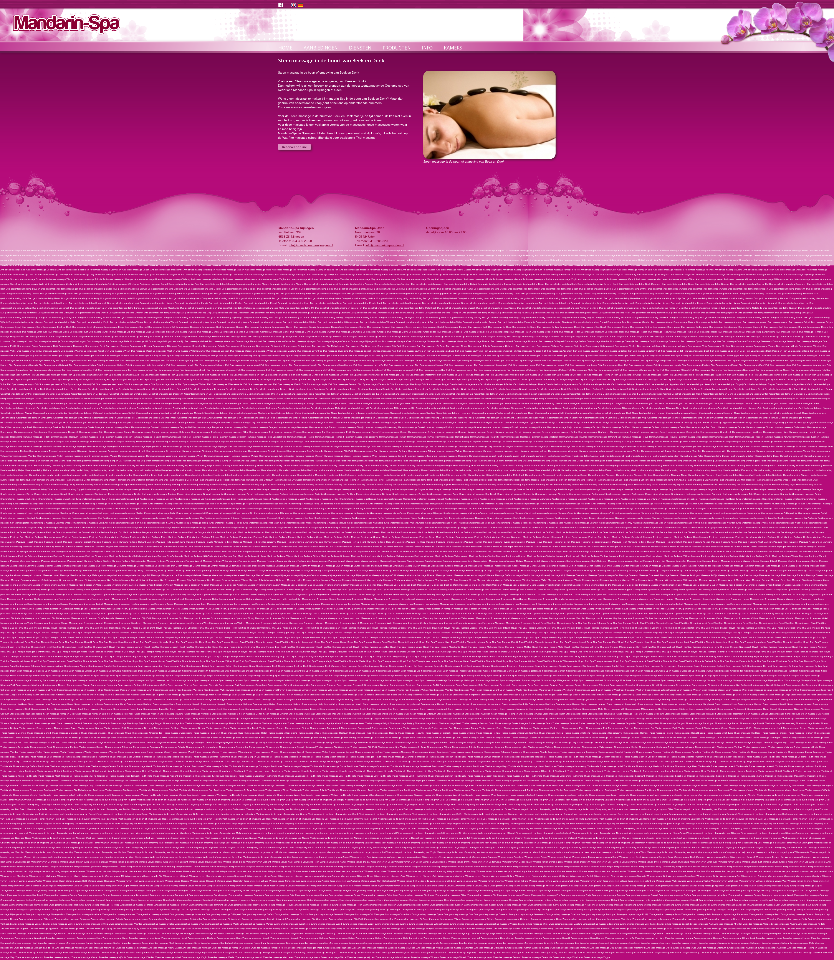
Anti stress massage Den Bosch (207, 255)
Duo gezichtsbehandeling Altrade (252, 284)
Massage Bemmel (633, 561)
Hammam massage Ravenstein (791, 446)
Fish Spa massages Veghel (561, 379)
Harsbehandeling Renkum (499, 480)
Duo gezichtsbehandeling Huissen (157, 303)
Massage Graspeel (661, 566)
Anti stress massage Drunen (459, 255)
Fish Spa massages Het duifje (368, 365)
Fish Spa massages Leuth (193, 370)
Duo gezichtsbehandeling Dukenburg (92, 293)
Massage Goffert (621, 566)
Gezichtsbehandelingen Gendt (687, 394)
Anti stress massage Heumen (122, 265)
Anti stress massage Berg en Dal (491, 250)
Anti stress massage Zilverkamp (123, 284)
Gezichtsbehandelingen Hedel (267, 398)
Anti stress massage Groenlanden (214, 260)
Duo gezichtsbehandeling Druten (56, 293)
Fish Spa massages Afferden (411, 351)
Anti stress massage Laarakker (578, 265)
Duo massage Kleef (419, 336)
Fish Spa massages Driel (784, 355)
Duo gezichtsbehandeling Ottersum (332, 312)
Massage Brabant (62, 566)
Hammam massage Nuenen (278, 446)
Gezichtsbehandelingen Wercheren (146, 422)
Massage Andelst (424, 561)
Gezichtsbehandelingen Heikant (498, 398)
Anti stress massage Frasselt (716, 255)
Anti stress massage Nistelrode (668, 269)
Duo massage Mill (139, 341)
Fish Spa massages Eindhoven (71, 360)
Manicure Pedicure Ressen (739, 551)
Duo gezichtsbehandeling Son (258, 317)
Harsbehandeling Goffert (410, 465)
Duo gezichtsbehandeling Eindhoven (130, 293)
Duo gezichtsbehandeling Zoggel (590, 322)
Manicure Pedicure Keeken (696, 542)
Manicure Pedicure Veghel (482, 556)
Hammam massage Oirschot (423, 446)
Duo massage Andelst (707, 322)
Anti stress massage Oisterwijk (53, 274)
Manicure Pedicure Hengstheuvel (259, 542)
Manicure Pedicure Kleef (750, 542)
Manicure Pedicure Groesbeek (627, 537)
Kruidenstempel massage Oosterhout (121, 518)
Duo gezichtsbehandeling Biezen (96, 289)
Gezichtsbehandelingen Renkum (648, 413)
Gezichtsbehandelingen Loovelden (154, 408)
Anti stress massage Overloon (259, 274)
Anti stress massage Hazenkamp (367, 260)
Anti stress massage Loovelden (105, 269)
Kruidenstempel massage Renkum (537, 518)
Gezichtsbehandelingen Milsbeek (432, 408)
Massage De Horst (97, 566)
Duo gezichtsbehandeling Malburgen (198, 308)
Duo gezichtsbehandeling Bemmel (712, 284)
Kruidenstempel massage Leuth (520, 508)
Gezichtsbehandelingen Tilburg (291, 418)
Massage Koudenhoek (572, 570)
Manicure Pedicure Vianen (650, 556)
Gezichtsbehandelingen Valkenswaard (494, 418)
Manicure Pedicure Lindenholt (294, 546)
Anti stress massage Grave (182, 260)
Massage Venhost (449, 580)
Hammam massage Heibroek (176, 437)
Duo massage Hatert (520, 332)
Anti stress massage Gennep (61, 260)
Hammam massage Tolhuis (449, 451)
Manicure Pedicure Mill (578, 546)
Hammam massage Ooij (480, 446)
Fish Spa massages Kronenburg (45, 370)
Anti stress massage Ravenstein (405, 274)
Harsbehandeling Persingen (345, 480)
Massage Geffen (528, 566)
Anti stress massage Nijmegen (487, 269)
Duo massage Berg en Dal (161, 327)
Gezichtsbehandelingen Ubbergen (358, 418)
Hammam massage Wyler (364, 456)
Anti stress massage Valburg (176, 279)
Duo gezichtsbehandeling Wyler (446, 322)
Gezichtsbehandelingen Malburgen (259, 408)
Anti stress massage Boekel (736, 250)
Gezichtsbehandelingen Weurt (180, 422)
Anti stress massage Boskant (765, 250)
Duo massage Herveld (59, 336)
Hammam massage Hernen (392, 437)
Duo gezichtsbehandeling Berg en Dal (749, 284)
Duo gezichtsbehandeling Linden (723, 303)
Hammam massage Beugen (263, 427)
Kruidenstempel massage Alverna (201, 489)
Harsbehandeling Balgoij (716, 456)
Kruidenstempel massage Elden (92, 499)
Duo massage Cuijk (477, 327)
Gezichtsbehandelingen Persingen (453, 413)
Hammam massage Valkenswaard (596, 451)
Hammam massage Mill (700, 441)
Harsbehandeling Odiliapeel (51, 480)
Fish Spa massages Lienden (221, 370)
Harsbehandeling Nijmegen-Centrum (634, 475)
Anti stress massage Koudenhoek (478, 265)
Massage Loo (805, 570)
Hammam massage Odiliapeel (366, 446)
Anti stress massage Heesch (484, 260)
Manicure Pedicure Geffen (337, 537)
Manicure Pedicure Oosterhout (376, 551)
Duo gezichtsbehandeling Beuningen (59, 289)
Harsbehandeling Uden (142, 484)
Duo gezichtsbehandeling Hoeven (51, 303)
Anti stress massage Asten (218, 250)
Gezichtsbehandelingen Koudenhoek (460, 403)
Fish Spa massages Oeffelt (304, 375)
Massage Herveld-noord (268, 570)
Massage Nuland (444, 575)
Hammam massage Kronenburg (152, 441)
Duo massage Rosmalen (190, 346)
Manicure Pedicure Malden (527, 546)
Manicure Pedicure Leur (155, 546)
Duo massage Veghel (625, 346)
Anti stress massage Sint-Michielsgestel (725, 274)
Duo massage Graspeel (374, 332)
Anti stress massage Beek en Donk (361, 250)
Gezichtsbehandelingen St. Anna (258, 418)
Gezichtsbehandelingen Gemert (655, 394)
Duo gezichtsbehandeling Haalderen (795, 293)
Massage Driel (318, 566)
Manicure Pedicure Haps (686, 537)
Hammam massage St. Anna (393, 451)
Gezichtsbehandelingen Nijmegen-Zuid (742, 408)
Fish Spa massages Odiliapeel (275, 375)
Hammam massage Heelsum (64, 437)
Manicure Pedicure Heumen (468, 542)
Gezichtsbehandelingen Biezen (341, 389)
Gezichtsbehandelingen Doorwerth (166, 394)
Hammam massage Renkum (14, 451)
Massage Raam (725, 575)
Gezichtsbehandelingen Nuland (16, 413)
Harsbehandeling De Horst (491, 460)
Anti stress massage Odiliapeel (790, 269)
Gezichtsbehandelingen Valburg (423, 418)
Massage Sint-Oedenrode (163, 580)
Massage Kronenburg (618, 570)
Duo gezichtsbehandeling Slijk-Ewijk (224, 317)
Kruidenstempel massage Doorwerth (704, 494)
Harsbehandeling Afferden (533, 456)
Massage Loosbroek (10, 575)
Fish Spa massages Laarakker (77, 370)
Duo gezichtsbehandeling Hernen (551, 298)
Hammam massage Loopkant (466, 441)
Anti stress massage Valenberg (206, 279)
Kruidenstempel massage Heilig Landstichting (310, 503)
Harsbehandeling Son (11, 484)
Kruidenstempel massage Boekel (124, 494)
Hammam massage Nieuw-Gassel (39, 446)
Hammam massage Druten (145, 432)
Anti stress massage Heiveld (673, 260)
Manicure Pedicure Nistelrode (121, 551)
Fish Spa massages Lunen (459, 370)
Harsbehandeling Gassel (251, 465)
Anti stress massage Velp (363, 279)
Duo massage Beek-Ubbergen (87, 327)
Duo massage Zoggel (360, 351)
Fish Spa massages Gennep (408, 360)
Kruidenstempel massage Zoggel (451, 527)
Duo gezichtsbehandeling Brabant (351, 289)
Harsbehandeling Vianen (412, 484)
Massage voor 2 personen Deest (383, 589)
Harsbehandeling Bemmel (78, 460)
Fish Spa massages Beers (796, 351)
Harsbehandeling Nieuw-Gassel (571, 475)
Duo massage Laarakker (546, 336)
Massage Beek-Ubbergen (594, 561)
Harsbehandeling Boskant (354, 460)
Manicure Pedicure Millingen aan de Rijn (611, 546)
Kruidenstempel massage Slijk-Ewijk (90, 523)
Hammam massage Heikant (232, 437)
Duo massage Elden (58, 332)
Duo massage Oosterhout (667, 341)
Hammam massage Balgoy (800, 422)
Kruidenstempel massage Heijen (236, 503)
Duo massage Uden (526, 346)
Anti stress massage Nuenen (699, 269)
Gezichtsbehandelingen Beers (103, 389)
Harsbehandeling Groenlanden (521, 465)
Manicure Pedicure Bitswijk (278, 532)
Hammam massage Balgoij (773, 422)
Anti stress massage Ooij (81, 274)
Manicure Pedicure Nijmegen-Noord (18, 551)
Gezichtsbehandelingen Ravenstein (583, 413)
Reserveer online (294, 147)
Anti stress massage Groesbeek (247, 260)
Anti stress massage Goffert (90, 260)
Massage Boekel (810, 561)
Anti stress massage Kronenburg (545, 265)
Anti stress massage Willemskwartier (771, 279)
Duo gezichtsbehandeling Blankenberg (167, 289)
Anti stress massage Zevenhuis (91, 284)
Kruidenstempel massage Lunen (16, 513)
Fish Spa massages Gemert (352, 360)
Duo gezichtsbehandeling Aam (184, 284)
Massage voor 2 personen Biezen (775, 585)
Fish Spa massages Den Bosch (563, 355)
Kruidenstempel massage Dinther (548, 494)
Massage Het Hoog (311, 570)
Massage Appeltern (462, 561)
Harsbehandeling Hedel (688, 465)
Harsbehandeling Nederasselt (540, 475)
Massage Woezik (726, 580)
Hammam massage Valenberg (563, 451)
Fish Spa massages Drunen (811, 355)
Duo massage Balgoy (822, 322)
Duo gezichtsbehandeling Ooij (195, 312)
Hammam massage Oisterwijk (452, 446)
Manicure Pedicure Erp (231, 537)
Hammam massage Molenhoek (798, 441)
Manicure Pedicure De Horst (512, 532)
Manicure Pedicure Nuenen (150, 551)
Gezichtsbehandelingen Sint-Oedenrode (156, 418)
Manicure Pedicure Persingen (547, 551)
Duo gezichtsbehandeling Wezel (266, 322)
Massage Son (204, 580)
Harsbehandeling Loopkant (199, 475)
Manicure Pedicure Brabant (458, 532)
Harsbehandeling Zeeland (809, 484)
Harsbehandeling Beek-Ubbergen (23, 460)
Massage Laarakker (639, 570)
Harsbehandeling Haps (608, 465)
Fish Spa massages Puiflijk (627, 375)
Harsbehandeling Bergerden (137, 460)
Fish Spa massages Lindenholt (310, 370)
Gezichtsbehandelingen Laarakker (572, 403)
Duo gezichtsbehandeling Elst (198, 293)
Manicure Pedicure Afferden (507, 527)
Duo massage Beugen (233, 327)
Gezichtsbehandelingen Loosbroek (118, 408)
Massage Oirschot (522, 575)
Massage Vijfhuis (503, 580)
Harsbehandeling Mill (417, 475)
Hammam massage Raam (737, 446)
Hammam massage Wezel (217, 456)
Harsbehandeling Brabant (440, 460)
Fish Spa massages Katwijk (667, 365)
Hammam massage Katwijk (777, 437)
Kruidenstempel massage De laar (409, 494)
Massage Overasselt (649, 575)
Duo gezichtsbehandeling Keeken (226, 303)
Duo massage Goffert (324, 332)
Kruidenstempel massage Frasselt (254, 499)
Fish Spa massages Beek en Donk (727, 351)
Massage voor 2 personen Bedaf (366, 585)
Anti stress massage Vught (563, 279)
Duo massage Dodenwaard (666, 327)
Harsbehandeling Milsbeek (481, 475)
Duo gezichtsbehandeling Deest (524, 289)
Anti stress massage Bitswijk (673, 250)
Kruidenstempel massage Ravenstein (467, 518)
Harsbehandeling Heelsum (713, 465)
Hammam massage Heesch (118, 437)
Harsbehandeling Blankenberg (298, 460)
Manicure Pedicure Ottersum (457, 551)
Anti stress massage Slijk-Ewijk (798, 274)
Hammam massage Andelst (659, 422)
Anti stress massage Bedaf (303, 250)
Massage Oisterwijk (541, 575)
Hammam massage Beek (19, 427)
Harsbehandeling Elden (105, 465)
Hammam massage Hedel (36, 437)
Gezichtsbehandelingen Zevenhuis (449, 422)
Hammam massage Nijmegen (71, 446)
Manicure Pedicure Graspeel (537, 537)
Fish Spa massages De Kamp (476, 355)
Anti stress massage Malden (230, 269)
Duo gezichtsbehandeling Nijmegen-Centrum (576, 308)
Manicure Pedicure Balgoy (728, 527)
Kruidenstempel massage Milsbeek (271, 513)
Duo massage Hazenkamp (545, 332)
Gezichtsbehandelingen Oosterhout (252, 413)
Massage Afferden (370, 561)
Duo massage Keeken (375, 336)
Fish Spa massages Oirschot (333, 375)
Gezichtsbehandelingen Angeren (627, 384)
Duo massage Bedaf (10, 327)
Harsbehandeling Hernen (188, 470)
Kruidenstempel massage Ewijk (220, 499)
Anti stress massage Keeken (363, 265)
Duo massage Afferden (638, 322)
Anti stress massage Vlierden (507, 279)
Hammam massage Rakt (763, 446)
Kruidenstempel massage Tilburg (192, 523)
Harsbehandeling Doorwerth (775, 460)
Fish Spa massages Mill (605, 370)
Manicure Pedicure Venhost (595, 556)
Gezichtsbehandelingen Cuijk (616, 389)
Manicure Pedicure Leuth (181, 546)
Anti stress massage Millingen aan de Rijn (317, 269)
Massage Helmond (185, 570)
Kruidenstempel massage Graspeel (569, 499)
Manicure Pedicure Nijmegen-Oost (54, 551)
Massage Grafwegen (640, 566)
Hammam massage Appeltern (717, 422)
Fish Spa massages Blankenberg (235, 355)
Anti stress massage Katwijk (334, 265)
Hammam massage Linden (381, 441)
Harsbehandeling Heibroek (818, 465)
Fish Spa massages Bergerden (58, 355)
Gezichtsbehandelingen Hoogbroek (199, 403)
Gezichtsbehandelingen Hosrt (233, 403)
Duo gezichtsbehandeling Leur (586, 303)
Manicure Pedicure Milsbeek (646, 546)
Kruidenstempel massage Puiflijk (368, 518)
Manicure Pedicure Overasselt (488, 551)
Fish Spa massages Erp (182, 360)
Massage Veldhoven (394, 580)
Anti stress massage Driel (431, 255)
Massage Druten (352, 566)
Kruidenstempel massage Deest (442, 494)
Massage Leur (696, 570)
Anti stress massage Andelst (128, 250)
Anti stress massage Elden (581, 255)
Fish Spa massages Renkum (768, 375)
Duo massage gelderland (232, 332)
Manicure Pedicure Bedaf (755, 527)
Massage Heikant (118, 570)
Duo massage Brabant (456, 327)
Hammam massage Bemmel (145, 427)
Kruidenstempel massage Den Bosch (477, 494)
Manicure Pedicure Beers (49, 532)
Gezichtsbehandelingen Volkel (15, 422)
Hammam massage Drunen (117, 432)
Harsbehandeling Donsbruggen (744, 460)
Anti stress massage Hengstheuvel (735, 260)
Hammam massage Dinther (759, 427)
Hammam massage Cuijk (559, 427)
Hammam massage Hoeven (663, 437)
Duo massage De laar (548, 327)
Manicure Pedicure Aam (480, 527)
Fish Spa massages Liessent (251, 370)
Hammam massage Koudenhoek (86, 441)
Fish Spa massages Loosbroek (398, 370)
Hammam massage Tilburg (421, 451)
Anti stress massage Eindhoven (551, 255)
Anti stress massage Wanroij (621, 279)
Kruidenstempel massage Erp (189, 499)
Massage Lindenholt (787, 570)
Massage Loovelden (32, 575)
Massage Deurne (191, 566)
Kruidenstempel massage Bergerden (700, 489)
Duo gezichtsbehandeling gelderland (433, 293)
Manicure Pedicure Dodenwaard (712, 532)
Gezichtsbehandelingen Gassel (553, 394)
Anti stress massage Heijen (573, 260)
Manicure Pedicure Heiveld (199, 542)
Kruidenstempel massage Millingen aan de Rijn (229, 513)
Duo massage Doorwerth (750, 327)
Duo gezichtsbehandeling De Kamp (455, 289)
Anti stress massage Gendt (32, 260)
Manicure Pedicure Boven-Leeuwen (399, 532)
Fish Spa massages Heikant (111, 365)
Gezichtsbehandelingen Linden (803, 403)
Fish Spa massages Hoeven (550, 365)
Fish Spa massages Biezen (175, 355)
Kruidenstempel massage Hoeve (754, 503)
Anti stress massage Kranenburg (512, 265)
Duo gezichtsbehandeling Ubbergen (396, 317)
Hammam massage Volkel (50, 456)
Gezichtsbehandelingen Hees (333, 398)
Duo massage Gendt (278, 332)
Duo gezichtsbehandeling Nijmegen (535, 308)
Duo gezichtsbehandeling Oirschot (126, 312)
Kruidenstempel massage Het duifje (573, 503)
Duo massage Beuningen (258, 327)
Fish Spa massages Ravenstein (710, 375)
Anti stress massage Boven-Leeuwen (799, 250)
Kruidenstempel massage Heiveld (350, 503)
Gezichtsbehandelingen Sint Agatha (34, 418)
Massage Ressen (815, 575)
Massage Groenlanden (700, 566)
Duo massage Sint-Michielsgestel (328, 346)
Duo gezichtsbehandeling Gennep (538, 293)
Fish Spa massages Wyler (315, 384)
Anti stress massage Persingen (290, 274)
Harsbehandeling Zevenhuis (14, 489)
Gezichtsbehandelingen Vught (47, 422)
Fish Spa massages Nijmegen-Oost (85, 375)
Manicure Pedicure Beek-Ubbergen (18, 532)
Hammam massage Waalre (104, 456)
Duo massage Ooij (644, 341)
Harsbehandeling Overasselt (288, 480)
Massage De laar (135, 566)
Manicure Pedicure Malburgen (498, 546)
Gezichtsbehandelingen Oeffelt (119, 413)
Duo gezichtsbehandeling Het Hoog (700, 298)
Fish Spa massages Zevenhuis (373, 384)
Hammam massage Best (236, 427)
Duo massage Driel (773, 327)
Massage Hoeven (409, 570)
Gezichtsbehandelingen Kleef (395, 403)
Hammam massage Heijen (205, 437)
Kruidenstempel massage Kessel (164, 508)
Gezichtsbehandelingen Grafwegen (787, 394)
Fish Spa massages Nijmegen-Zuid (121, 375)
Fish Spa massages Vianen (735, 379)
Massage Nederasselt (234, 575)
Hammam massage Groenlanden (683, 432)
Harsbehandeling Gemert (332, 465)
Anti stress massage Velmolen (334, 279)
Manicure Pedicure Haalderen (658, 537)
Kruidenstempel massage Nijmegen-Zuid (594, 513)
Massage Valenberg (331, 580)
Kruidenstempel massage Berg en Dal (662, 489)
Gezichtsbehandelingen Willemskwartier (280, 422)
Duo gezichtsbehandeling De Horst (418, 289)
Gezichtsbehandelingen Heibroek (432, 398)
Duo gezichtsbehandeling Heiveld (440, 298)
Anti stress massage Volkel (536, 279)
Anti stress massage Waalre (592, 279)
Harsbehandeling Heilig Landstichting (70, 470)
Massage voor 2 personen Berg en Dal (592, 585)
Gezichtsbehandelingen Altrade (529, 384)
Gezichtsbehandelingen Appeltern (662, 384)
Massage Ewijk (475, 566)
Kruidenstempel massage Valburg (329, 523)
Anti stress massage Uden (147, 279)
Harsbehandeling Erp (177, 465)
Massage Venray (467, 580)
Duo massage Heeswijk (660, 332)
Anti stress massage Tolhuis (88, 279)
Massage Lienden (730, 570)
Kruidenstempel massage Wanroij (25, 527)
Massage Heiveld (166, 570)
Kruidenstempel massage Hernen (461, 503)
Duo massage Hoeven (259, 336)
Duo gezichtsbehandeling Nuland (815, 308)
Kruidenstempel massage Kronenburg (344, 508)
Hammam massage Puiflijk (710, 446)
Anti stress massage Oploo (141, 274)
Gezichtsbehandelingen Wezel (211, 422)
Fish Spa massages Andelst (498, 351)
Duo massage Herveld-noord (85, 336)
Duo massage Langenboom (574, 336)
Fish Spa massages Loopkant (367, 370)
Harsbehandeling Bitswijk (270, 460)
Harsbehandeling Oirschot (104, 480)
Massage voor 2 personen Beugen (700, 585)
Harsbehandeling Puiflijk (372, 480)
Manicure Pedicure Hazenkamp (741, 537)
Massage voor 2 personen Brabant (207, 589)
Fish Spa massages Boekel (266, 355)
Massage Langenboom (661, 570)
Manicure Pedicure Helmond (228, 542)
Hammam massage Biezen (322, 427)
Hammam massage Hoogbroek (693, 437)
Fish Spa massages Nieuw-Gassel (773, 370)
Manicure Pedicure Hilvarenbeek (499, 542)
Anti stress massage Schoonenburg (618, 274)
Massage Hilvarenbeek (370, 570)
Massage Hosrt (447, 570)
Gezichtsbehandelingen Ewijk (489, 394)
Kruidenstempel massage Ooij (87, 518)
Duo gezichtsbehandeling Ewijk (295, 293)
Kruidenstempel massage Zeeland (342, 527)
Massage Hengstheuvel (207, 570)
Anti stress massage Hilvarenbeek (155, 265)
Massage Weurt (629, 580)
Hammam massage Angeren (688, 422)
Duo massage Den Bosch (594, 327)
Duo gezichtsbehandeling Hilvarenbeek (809, 298)
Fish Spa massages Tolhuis (379, 379)
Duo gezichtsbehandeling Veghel (577, 317)
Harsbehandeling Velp (336, 484)
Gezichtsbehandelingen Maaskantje (223, 408)
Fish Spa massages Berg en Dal (25, 355)
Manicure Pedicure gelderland (366, 537)
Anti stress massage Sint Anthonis (687, 274)
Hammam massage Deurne (731, 427)
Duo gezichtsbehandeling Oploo (266, 312)
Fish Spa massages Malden (553, 370)
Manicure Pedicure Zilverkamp (303, 561)
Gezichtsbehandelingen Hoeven (165, 403)
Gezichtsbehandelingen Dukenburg (296, 394)
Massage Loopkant (822, 570)
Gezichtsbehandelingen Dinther (16, 394)
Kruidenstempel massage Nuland (703, 513)
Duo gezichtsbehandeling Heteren (736, 298)
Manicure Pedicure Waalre (785, 556)
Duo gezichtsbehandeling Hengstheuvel (514, 298)
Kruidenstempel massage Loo (694, 508)
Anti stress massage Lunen (135, 269)
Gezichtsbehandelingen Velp (632, 418)
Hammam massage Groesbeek (715, 432)
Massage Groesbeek (722, 566)
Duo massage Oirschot (598, 341)
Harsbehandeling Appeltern (665, 456)
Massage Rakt (741, 575)
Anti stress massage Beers (431, 250)
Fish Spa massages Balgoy (641, 351)
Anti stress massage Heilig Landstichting (637, 260)
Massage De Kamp (116, 566)
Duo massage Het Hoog (137, 336)
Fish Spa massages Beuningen (145, 355)
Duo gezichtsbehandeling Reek (614, 312)
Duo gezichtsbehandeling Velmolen (650, 317)
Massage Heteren (330, 570)
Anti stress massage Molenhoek (386, 269)
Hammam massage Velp (714, 451)
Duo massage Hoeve (236, 336)
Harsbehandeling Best (163, 460)
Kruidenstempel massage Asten (341, 489)
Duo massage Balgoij (799, 322)
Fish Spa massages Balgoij (613, 351)
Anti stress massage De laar (149, 255)
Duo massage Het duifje (112, 336)
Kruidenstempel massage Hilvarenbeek (717, 503)
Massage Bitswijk (768, 561)
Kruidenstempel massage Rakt (433, 518)
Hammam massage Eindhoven (206, 432)
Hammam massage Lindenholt (411, 441)
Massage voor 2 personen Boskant (93, 589)
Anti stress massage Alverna (99, 250)
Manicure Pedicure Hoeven (556, 542)
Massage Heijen (101, 570)
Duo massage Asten (778, 322)
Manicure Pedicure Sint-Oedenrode (165, 556)
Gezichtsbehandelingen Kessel (363, 403)
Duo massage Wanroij (72, 351)
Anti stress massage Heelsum (427, 260)
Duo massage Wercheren (96, 351)
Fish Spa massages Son (295, 379)
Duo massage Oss (712, 341)
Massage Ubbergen (276, 580)
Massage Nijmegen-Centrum (305, 575)
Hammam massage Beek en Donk (50, 427)
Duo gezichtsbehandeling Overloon (406, 312)
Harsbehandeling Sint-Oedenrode (773, 480)
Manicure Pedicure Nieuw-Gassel (740, 546)
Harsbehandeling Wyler (783, 484)
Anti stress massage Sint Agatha (653, 274)
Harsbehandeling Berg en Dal (107, 460)
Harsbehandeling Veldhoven (282, 484)
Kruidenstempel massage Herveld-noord (534, 503)
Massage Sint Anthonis (109, 580)
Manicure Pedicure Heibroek (77, 542)
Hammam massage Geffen (421, 432)
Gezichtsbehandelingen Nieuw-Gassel (543, 408)
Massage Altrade (388, 561)
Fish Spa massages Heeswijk (23, 365)
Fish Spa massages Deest (533, 355)
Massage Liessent (749, 570)
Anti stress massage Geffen (774, 255)
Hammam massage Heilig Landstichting (266, 437)
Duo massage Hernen (36, 336)
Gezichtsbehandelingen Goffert (752, 394)
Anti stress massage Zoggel (154, 284)
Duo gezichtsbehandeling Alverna (286, 284)
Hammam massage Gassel (394, 432)
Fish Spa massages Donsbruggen (722, 355)
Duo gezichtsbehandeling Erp (264, 293)
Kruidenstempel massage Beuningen (804, 489)
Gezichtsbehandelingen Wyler (382, 422)
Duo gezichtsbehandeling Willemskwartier (338, 322)
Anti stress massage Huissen (304, 265)
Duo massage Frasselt (163, 332)
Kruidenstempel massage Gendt (427, 499)
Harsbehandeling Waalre (540, 484)
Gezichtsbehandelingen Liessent (770, 403)
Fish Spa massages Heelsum (769, 360)
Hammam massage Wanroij (131, 456)
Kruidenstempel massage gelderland (357, 499)
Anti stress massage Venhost (390, 279)
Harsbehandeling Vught (516, 484)
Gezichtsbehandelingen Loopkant (83, 408)
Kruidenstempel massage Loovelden (802, 508)
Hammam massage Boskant (440, 427)
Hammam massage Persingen (682, 446)
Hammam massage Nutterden (335, 446)
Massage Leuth (712, 570)
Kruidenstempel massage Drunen (771, 494)
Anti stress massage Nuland (729, 269)
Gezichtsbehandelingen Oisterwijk (187, 413)
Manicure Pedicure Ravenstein (655, 551)
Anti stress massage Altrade (70, 250)
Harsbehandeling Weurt (621, 484)
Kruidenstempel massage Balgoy (408, 489)
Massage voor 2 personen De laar (349, 589)
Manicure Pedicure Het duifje (381, 542)
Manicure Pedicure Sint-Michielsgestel (128, 556)
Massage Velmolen (415, 580)
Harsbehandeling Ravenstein (447, 480)
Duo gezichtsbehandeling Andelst (321, 284)
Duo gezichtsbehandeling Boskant (239, 289)
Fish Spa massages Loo (338, 370)
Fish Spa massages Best (86, 355)
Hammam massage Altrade (603, 422)
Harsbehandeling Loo (173, 475)
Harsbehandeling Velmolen (310, 484)
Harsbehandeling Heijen (12, 470)
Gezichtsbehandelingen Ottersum (348, 413)
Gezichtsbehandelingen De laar (717, 389)
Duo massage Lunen (22, 341)
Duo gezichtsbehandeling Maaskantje (160, 308)
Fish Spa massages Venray (707, 379)
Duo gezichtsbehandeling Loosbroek (50, 308)
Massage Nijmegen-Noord (333, 575)
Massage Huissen (465, 570)
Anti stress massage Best (554, 250)
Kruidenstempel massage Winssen (240, 527)
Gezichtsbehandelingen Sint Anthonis (72, 418)
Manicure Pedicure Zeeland (242, 561)
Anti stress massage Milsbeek (354, 269)
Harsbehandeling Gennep (384, 465)
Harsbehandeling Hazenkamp (660, 465)
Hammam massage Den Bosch (701, 427)
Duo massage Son (411, 346)
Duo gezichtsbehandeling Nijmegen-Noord (620, 308)
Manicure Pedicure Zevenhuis (272, 561)
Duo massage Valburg (548, 346)
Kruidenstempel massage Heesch (130, 503)
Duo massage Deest (570, 327)
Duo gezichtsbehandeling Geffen (397, 293)
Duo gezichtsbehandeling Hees (185, 298)
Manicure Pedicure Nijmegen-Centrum (806, 546)
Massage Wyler (743, 580)
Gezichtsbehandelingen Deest (748, 389)
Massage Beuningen (731, 561)
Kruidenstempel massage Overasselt (259, 518)
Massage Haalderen (744, 566)
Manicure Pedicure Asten (675, 527)
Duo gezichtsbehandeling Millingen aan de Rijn (338, 308)
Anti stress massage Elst (607, 255)
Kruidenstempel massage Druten (805, 494)
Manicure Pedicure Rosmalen (798, 551)
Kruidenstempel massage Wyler (308, 527)
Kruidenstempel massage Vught (785, 523)
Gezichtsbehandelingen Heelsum (300, 398)
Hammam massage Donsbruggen (31, 432)
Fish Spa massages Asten (586, 351)
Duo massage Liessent (685, 336)
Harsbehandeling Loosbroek (227, 475)
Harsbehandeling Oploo (211, 480)
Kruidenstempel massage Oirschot (17, 518)
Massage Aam (353, 561)
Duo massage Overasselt (759, 341)
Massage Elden (412, 566)
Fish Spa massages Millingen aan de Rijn (639, 370)
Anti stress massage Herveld (797, 260)
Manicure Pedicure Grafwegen (507, 537)
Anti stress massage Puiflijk (320, 274)
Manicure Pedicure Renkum (711, 551)
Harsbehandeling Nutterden (22, 480)
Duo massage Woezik (241, 351)
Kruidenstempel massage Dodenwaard (585, 494)
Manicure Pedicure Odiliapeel (237, 551)
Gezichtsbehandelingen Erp (459, 394)
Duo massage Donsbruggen (723, 327)
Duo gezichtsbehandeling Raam (511, 312)
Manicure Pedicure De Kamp (540, 532)
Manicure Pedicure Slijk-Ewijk (198, 556)
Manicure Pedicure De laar (569, 532)
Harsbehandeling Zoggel (71, 489)
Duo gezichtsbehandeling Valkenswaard (540, 317)
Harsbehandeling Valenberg (195, 484)
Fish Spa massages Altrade (440, 351)
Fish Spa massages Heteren (429, 365)
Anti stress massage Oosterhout (111, 274)
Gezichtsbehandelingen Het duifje (788, 398)
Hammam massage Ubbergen (478, 451)
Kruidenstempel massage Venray (615, 523)
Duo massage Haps (500, 332)
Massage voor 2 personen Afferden (50, 585)
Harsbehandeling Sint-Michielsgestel (737, 480)
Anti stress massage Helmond (703, 260)
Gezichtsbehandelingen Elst (397, 394)
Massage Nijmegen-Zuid (384, 575)
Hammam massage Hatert (802, 432)
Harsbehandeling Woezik (758, 484)
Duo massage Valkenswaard (600, 346)
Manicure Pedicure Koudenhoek (805, 542)
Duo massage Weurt (120, 351)
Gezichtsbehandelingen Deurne (817, 389)
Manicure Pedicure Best (166, 532)
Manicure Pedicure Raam (602, 551)
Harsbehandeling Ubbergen (115, 484)
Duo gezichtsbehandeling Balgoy (494, 284)
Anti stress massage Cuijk (60, 255)
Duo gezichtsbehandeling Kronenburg (441, 303)
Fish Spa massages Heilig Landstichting (145, 365)
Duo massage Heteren (161, 336)
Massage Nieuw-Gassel (258, 575)
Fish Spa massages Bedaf (669, 351)
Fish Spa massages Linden (280, 370)
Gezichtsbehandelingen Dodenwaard (51, 394)
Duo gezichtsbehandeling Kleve (326, 303)
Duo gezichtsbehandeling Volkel (60, 322)
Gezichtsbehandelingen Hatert (199, 398)
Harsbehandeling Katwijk (547, 470)
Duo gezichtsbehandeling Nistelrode (744, 308)
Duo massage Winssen (217, 351)
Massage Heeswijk (63, 570)
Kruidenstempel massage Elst (124, 499)
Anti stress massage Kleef (420, 265)
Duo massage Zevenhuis (309, 351)
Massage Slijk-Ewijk (187, 580)
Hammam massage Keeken (805, 437)
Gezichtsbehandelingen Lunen (188, 408)
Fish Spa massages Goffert (437, 360)
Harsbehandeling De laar (545, 460)
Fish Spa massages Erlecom (154, 360)
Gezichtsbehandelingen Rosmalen (751, 413)
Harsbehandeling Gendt (358, 465)
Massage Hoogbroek (429, 570)
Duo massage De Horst (499, 327)
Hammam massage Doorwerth (63, 432)
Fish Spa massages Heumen (458, 365)
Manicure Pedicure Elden (154, 537)
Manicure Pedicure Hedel (770, 537)
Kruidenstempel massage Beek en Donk (511, 489)
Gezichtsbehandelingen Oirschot (152, 413)
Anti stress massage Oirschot (22, 274)
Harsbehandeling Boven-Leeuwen (384, 460)
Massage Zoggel (821, 580)
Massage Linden (767, 570)
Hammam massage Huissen (749, 437)
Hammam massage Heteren (544, 437)
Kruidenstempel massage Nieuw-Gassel (386, 513)
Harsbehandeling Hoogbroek (469, 470)
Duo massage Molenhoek (222, 341)
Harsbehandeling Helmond (129, 470)
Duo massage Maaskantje (47, 341)
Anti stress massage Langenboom (612, 265)
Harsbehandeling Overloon (316, 480)
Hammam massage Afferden (575, 422)
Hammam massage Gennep (536, 432)
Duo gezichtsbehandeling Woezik (412, 322)
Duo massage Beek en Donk (57, 327)
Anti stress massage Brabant (31, 255)
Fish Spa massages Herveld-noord (335, 365)
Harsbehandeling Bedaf (767, 456)
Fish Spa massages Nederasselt (739, 370)
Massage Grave (680, 566)
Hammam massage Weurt (190, 456)
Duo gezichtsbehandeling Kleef (293, 303)
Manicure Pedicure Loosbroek (378, 546)
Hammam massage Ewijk (338, 432)
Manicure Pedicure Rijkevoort (768, 551)
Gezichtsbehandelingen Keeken (331, 403)
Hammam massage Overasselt (621, 446)
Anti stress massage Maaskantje (166, 269)
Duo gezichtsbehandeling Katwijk (191, 303)
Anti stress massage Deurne (238, 255)
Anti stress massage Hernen (768, 260)
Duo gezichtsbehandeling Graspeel (646, 293)
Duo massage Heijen (707, 332)
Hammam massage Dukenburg (175, 432)
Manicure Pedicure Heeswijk (48, 542)
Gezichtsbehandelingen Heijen (465, 398)
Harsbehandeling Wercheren (594, 484)
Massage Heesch (44, 570)
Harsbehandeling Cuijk (465, 460)
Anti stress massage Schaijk (585, 274)
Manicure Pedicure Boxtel (430, 532)
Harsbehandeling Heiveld (102, 470)
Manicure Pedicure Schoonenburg (25, 556)
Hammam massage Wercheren (161, 456)
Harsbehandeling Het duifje (275, 470)
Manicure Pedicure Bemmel (76, 532)
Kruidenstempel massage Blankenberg (87, 494)
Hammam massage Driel (91, 432)
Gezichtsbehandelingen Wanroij (111, 422)
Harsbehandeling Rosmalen (582, 480)
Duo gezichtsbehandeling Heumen (771, 298)
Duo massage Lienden (661, 336)
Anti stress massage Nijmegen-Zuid (634, 269)
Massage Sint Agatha (86, 580)
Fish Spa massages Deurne (594, 355)
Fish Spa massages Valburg (466, 379)
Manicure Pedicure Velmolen (541, 556)
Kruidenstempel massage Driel (738, 494)
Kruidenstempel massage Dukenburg (19, 499)
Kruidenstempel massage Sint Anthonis (797, 518)
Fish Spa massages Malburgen (522, 370)
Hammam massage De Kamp (616, 427)
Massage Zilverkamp (802, 580)
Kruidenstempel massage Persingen (332, 518)
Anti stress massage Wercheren (652, 279)
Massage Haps (762, 566)
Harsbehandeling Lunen (284, 475)
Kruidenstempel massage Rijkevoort (607, 518)
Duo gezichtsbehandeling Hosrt (123, 303)
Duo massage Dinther (641, 327)
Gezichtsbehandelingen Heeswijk (398, 398)
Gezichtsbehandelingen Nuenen (814, 408)
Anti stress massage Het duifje (30, 265)
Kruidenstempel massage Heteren (645, 503)
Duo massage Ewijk (141, 332)
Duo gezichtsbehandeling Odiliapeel (56, 312)
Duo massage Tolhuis (479, 346)
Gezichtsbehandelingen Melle (325, 408)
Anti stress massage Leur (669, 265)
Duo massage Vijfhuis (787, 346)
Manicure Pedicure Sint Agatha (59, 556)
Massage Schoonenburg (62, 580)
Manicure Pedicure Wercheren (15, 561)
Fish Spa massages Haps (654, 360)
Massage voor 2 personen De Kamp (313, 589)
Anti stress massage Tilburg (59, 279)
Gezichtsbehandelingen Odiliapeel (85, 413)
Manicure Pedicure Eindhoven (126, 537)
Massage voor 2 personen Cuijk (242, 589)
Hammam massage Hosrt (721, 437)
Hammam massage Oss (563, 446)
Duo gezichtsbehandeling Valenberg (500, 317)
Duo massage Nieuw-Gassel (277, 341)
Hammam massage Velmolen (686, 451)
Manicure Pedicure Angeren (618, 527)
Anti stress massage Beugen (582, 250)
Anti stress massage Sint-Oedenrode (764, 274)
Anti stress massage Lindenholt (814, 265)
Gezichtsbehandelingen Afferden (496, 384)
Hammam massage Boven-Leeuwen (473, 427)
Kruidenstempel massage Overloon (296, 518)
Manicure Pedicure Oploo (405, 551)
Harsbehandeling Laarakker (768, 470)
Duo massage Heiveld (787, 332)
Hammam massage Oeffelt (395, 446)
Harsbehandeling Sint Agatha (671, 480)
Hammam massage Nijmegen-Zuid (216, 446)
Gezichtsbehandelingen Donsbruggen (128, 394)
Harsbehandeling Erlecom (153, 465)
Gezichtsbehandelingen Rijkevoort (716, 413)
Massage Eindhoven (393, 566)
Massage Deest (153, 566)
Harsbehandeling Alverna (585, 456)
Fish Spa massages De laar (506, 355)
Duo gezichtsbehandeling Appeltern (392, 284)
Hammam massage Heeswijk (147, 437)
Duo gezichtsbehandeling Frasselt (329, 293)
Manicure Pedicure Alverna (562, 527)
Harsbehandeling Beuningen (216, 460)
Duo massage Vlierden (810, 346)
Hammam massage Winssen (309, 456)
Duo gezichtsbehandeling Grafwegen (609, 293)
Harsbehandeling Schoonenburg (639, 480)
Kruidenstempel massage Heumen (680, 503)
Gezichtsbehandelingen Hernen (682, 398)
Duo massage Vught (27, 351)
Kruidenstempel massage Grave (604, 499)
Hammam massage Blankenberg (381, 427)
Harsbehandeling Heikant (38, 470)
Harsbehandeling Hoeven (441, 470)
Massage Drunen (334, 566)
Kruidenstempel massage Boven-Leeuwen (198, 494)
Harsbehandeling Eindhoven (78, 465)
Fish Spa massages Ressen (797, 375)
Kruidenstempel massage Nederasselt (347, 513)
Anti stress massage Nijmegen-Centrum (522, 269)
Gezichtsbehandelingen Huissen (265, 403)
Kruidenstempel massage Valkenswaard (404, 523)
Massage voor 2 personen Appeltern (228, 585)
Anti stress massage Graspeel (153, 260)
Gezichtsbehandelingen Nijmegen (580, 408)
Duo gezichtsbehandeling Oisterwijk (162, 312)
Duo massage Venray (742, 346)
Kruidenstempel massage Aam (99, 489)
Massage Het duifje (291, 570)
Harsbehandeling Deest (571, 460)
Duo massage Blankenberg (330, 327)
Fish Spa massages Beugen (114, 355)
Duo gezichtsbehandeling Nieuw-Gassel (496, 308)
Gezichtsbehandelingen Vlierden (795, 418)
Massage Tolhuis (257, 580)
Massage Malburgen (92, 575)
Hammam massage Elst (261, 432)
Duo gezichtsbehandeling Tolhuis (360, 317)
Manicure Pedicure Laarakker (69, 546)
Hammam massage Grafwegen (593, 432)
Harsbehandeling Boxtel (415, 460)
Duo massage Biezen (282, 327)
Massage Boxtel (45, 566)
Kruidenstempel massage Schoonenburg (717, 518)
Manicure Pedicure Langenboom (101, 546)
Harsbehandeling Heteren (331, 470)
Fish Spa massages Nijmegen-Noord (49, 375)
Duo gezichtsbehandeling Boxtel (317, 289)
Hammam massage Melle (675, 441)
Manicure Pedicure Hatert (712, 537)
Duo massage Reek (95, 346)
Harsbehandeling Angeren (638, 456)
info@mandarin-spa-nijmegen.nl (311, 245)
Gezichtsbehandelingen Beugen (272, 389)
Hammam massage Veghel (627, 451)
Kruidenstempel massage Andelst (236, 489)
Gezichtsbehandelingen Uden (391, 418)
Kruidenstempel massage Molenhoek (308, 513)
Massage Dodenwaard (230, 566)
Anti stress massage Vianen (449, 279)
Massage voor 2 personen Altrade (86, 585)
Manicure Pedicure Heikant (132, 542)
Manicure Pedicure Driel (12, 537)
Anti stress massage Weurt (682, 279)
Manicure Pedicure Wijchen (97, 561)
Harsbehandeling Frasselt (225, 465)
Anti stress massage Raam (348, 274)
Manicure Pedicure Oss (430, 551)
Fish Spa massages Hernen (274, 365)
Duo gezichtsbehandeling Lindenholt (759, 303)
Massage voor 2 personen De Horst (276, 589)
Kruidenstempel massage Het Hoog (609, 503)
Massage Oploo (596, 575)
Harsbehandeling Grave (493, 465)
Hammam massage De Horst (587, 427)
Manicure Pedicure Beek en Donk (811, 527)
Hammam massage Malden (648, 441)
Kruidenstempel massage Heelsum (63, 503)
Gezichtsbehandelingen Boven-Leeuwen (515, 389)
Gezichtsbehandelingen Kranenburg (498, 403)
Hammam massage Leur (271, 441)
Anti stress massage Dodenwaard (299, 255)
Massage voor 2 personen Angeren (191, 585)
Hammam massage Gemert (480, 432)
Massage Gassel (510, 566)
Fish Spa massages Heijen (82, 365)
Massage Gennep (603, 566)
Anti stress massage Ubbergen (118, 279)
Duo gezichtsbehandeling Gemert (470, 293)
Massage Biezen (751, 561)
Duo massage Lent (598, 336)
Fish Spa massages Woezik (287, 384)
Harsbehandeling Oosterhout (183, 480)
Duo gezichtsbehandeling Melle (268, 308)
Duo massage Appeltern (755, 322)
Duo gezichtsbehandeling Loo (793, 303)
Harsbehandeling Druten (21, 465)
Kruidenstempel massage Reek (503, 518)
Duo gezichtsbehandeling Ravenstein (579, 312)
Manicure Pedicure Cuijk (485, 532)
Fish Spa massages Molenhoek (706, 370)
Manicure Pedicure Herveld (318, 542)
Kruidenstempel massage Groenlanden (640, 499)
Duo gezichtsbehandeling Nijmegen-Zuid (704, 308)
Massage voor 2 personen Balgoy (332, 585)
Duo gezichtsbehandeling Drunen (22, 293)
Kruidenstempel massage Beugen (768, 489)
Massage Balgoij (497, 561)
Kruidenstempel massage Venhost (581, 523)
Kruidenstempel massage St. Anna (157, 523)
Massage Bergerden (676, 561)
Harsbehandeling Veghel (254, 484)
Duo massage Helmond (811, 332)
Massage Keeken (501, 570)
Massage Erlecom (444, 566)
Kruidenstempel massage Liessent (590, 508)
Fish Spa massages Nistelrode (155, 375)
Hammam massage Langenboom (216, 441)
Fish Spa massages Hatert (680, 360)
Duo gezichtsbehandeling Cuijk (384, 289)
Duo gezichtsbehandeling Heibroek (289, 298)
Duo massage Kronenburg (520, 336)
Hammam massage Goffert (564, 432)
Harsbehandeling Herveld (215, 470)
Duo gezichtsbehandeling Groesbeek (757, 293)
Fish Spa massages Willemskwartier (225, 384)
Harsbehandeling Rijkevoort (553, 480)
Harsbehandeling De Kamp (518, 460)
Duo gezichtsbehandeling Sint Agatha (57, 317)
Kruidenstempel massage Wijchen (163, 527)
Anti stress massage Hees (456, 260)
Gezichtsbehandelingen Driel (198, 394)
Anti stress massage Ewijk (689, 255)
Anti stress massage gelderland (805, 255)
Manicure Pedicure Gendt (422, 537)
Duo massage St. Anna (433, 346)
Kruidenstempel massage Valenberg (365, 523)
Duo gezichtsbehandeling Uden (431, 317)
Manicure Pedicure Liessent (237, 546)
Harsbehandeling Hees (739, 465)
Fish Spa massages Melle (580, 370)
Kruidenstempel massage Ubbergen (261, 523)
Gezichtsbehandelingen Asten (695, 384)
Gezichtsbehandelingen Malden (294, 408)
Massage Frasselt (492, 566)
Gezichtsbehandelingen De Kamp (683, 389)
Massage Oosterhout (576, 575)
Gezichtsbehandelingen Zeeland (414, 422)
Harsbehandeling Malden (369, 475)
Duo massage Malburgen (73, 341)
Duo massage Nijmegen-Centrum (333, 341)
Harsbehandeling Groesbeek (552, 465)
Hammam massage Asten (746, 422)
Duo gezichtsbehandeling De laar (490, 289)
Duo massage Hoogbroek (284, 336)
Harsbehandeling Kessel (599, 470)
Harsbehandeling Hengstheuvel (159, 470)
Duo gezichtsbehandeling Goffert (573, 293)
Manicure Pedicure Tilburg (280, 556)
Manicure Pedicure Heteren (440, 542)
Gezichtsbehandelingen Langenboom (609, 403)
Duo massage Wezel (141, 351)
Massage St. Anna (221, 580)
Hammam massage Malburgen (619, 441)
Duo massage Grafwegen (349, 332)
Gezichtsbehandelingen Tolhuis (324, 418)
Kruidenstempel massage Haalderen (717, 499)
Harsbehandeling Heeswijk (791, 465)
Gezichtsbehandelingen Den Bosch (782, 389)
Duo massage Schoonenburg (240, 346)
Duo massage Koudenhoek (465, 336)
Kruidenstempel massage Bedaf (442, 489)
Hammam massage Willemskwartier (276, 456)
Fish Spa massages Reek (740, 375)
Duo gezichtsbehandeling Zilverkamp (554, 322)
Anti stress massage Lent (642, 265)
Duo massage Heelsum (592, 332)
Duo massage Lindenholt (732, 336)
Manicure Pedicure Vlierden (705, 556)
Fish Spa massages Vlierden (793, 379)
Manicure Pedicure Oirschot (293, 551)
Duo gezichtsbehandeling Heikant (359, 298)
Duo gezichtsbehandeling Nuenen (780, 308)
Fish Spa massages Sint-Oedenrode (232, 379)
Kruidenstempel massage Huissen (62, 508)
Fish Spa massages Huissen (638, 365)
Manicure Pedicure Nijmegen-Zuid (88, 551)
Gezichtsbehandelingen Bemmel (135, 389)
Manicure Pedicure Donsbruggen (778, 532)
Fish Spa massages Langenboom (110, 370)
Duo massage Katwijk (352, 336)
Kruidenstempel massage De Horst (338, 494)
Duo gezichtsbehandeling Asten (427, 284)
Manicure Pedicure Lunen (438, 546)
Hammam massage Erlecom (287, 432)
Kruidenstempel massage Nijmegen (425, 513)
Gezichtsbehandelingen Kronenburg (536, 403)
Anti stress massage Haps (309, 260)
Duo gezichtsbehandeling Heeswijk (253, 298)
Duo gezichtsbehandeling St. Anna (291, 317)
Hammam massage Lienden (324, 441)
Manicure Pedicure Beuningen (222, 532)
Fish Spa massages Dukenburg (39, 360)
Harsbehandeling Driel (800, 460)
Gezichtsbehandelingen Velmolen (600, 418)
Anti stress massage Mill (284, 269)
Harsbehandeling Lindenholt (147, 475)
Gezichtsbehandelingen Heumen (60, 403)
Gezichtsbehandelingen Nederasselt (504, 408)
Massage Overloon (669, 575)
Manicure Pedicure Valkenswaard (451, 556)
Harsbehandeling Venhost (361, 484)
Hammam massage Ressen (43, 451)
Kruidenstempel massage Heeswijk (165, 503)
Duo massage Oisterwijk (622, 341)
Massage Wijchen (664, 580)
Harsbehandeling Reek (474, 480)
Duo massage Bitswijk (305, 327)
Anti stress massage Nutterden (758, 269)
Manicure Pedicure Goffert (478, 537)
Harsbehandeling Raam (397, 480)
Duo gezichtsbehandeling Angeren (356, 284)
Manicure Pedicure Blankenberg (309, 532)
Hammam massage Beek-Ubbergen (86, 427)
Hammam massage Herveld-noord (452, 437)
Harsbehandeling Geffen (277, 465)
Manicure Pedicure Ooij (349, 551)
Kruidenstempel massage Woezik (274, 527)
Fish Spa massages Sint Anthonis (157, 379)
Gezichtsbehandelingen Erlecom (428, 394)
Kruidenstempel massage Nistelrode (633, 513)
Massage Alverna (406, 561)
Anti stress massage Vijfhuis (478, 279)
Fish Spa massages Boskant (295, 355)
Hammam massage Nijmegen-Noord (144, 446)
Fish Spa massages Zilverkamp (405, 384)
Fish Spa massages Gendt (380, 360)
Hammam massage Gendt (508, 432)
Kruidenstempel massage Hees (97, 503)
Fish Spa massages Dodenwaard (653, 355)
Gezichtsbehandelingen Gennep (719, 394)
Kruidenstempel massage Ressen (571, 518)
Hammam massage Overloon (651, 446)
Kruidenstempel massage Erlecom (157, 499)
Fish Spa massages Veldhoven (591, 379)
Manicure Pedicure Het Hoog (411, 542)
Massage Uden (294, 580)
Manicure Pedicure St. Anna (252, 556)
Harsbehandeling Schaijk (609, 480)
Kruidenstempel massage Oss (189, 518)
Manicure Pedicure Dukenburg (94, 537)
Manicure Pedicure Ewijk (256, 537)
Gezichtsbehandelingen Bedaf (791, 384)
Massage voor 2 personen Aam (16, 585)
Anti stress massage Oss (168, 274)
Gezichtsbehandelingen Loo (50, 408)
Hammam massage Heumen (573, 437)
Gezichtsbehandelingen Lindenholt (18, 408)
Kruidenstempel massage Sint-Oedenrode (51, 523)
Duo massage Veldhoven (649, 346)
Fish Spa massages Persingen (597, 375)
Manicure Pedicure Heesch (20, 542)
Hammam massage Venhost (741, 451)
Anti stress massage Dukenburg (518, 255)
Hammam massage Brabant (532, 427)
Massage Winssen (708, 580)
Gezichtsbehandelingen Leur (673, 403)
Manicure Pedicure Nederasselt (707, 546)
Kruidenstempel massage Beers (591, 489)
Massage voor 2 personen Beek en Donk (437, 585)
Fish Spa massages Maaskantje (490, 370)
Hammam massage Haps (775, 432)
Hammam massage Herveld (421, 437)
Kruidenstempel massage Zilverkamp (415, 527)
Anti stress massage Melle (258, 269)
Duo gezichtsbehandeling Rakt (543, 312)
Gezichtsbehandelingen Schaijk (785, 413)
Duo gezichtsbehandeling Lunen (124, 308)
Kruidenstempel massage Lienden (554, 508)
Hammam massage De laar (645, 427)
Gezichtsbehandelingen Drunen (230, 394)
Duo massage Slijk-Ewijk (389, 346)
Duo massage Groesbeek (450, 332)
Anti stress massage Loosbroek (73, 269)
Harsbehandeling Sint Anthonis (702, 480)
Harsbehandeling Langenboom (798, 470)
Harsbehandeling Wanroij (566, 484)
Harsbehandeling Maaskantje (312, 475)
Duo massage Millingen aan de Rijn (166, 341)
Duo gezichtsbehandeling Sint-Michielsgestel (139, 317)
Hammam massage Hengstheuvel (361, 437)
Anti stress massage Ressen (493, 274)
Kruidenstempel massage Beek (474, 489)
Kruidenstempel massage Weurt (96, 527)
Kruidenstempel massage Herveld (496, 503)
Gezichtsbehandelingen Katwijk (298, 403)
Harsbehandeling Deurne (626, 460)
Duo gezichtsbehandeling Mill (299, 308)
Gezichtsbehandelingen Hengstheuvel (646, 398)
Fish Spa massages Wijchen (192, 384)
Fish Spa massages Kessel (724, 365)
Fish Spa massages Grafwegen (468, 360)
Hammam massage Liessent (353, 441)
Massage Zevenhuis (781, 580)
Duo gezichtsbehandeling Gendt (504, 293)
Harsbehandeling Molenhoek (509, 475)
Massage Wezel (646, 580)
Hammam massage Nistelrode (248, 446)
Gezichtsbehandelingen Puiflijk (487, 413)
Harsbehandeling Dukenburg (48, 465)
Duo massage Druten (817, 327)
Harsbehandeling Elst (128, 465)
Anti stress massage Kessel (392, 265)
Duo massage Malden (98, 341)
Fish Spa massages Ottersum (504, 375)
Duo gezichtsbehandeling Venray (752, 317)
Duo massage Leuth (639, 336)
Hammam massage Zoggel (482, 456)
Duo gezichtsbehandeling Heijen (324, 298)
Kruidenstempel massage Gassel (288, 499)
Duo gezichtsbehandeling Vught (93, 322)
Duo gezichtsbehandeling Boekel (204, 289)
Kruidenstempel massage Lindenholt (660, 508)
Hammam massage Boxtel (505, 427)
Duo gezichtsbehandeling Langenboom (518, 303)
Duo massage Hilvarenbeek (211, 336)
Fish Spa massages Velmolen (622, 379)
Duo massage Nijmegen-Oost (397, 341)
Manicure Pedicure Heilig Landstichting (166, 542)
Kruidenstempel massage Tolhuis (225, 523)
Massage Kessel (519, 570)
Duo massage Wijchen (164, 351)
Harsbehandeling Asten (691, 456)
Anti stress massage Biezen (644, 250)
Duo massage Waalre (49, 351)
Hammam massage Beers (117, 427)
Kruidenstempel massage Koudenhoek (266, 508)
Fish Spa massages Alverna (469, 351)
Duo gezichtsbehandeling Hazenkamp (80, 298)
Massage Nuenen (426, 575)
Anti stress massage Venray (420, 279)
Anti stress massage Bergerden (524, 250)
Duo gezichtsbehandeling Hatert (44, 298)
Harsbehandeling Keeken (574, 470)
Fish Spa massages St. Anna (322, 379)
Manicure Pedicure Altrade (535, 527)
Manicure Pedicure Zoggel (332, 561)
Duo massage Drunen (795, 327)
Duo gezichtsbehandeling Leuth (618, 303)
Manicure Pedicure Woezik (189, 561)
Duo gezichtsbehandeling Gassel (363, 293)
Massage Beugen (711, 561)
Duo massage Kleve (440, 336)
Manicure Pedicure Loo (321, 546)
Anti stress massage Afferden (41, 250)
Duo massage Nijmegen (304, 341)
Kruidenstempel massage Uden (296, 523)
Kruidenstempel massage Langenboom (421, 508)
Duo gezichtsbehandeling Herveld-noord (624, 298)
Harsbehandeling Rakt (420, 480)
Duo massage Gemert (257, 332)
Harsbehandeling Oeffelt (78, 480)
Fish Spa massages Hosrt (610, 365)
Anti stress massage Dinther (267, 255)
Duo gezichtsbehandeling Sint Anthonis (96, 317)
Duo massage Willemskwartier (190, 351)
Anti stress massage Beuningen (613, 250)
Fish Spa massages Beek (696, 351)
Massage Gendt (585, 566)
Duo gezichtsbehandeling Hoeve (16, 303)
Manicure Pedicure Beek (781, 527)
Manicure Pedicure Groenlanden (595, 537)
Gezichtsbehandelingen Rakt (549, 413)
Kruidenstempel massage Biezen (16, 494)
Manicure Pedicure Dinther (681, 532)
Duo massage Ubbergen (503, 346)
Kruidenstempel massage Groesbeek (679, 499)
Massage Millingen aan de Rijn (166, 575)
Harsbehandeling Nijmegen (601, 475)
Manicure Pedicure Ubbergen (335, 556)
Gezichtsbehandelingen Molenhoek (468, 408)
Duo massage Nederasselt (249, 341)
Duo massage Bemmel (136, 327)
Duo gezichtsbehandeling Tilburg (326, 317)
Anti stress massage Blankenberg (704, 250)
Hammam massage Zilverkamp (453, 456)
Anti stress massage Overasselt (227, 274)
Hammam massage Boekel (411, 427)
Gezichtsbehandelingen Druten (262, 394)
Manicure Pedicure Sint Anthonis (92, 556)
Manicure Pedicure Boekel (339, 532)
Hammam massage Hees (91, 437)
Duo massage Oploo (691, 341)
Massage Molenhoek (212, 575)
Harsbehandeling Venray (387, 484)
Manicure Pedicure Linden (265, 546)
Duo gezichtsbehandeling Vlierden (25, 322)
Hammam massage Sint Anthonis (230, 451)
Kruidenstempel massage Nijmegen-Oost (552, 513)
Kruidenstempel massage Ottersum (222, 518)
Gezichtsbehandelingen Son (226, 418)
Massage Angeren (443, 561)
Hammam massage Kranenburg (119, 441)
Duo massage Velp (697, 346)
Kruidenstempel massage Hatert (784, 499)
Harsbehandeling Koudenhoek (676, 470)
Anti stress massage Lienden (724, 265)
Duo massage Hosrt (308, 336)
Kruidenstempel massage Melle (159, 513)
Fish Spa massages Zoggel (435, 384)
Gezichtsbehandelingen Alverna (562, 384)
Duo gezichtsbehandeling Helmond (475, 298)
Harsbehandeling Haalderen (582, 465)
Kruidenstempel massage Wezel (129, 527)
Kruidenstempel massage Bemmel (625, 489)
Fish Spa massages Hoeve (521, 365)
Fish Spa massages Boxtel (361, 355)
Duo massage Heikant (729, 332)
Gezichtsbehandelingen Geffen (586, 394)
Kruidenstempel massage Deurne (514, 494)
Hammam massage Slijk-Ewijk (338, 451)
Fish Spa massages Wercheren (107, 384)
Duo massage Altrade (662, 322)
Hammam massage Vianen (797, 451)
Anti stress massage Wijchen (738, 279)
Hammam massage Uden (506, 451)
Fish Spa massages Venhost (678, 379)
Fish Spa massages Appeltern (557, 351)
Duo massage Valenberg (572, 346)
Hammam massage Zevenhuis (422, 456)
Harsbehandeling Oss (234, 480)
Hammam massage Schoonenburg (163, 451)
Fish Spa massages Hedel (741, 360)
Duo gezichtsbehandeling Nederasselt (456, 308)
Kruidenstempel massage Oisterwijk (53, 518)
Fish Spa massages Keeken (696, 365)
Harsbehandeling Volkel (491, 484)
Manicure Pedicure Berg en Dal (106, 532)
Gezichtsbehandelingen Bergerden (207, 389)
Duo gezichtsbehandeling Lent (554, 303)
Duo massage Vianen (764, 346)
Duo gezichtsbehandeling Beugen (23, 289)
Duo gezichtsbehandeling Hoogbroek (87, 303)
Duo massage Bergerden (188, 327)
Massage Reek (778, 575)
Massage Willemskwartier (685, 580)
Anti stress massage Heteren (92, 265)
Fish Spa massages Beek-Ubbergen (764, 351)
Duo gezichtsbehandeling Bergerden (787, 284)
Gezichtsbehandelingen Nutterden (50, 413)
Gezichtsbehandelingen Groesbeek (98, 398)
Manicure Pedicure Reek (684, 551)
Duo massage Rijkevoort (165, 346)
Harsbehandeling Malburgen (342, 475)
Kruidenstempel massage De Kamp (374, 494)
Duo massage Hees (614, 332)
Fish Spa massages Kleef (751, 365)
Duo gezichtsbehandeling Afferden (217, 284)
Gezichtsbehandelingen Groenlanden (61, 398)
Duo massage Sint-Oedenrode (361, 346)
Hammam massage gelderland (451, 432)
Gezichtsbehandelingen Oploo (285, 413)
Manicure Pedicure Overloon (517, 551)
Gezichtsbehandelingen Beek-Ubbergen (66, 389)
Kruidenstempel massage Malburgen (90, 513)
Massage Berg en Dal (654, 561)
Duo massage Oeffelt (575, 341)
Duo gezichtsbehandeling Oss (298, 312)
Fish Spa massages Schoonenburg (88, 379)
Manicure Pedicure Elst (179, 537)
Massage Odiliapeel (484, 575)
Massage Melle (129, 575)
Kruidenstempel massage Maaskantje (52, 513)
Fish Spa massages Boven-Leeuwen (329, 355)
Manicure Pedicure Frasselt (282, 537)
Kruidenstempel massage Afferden (133, 489)
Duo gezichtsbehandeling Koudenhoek (362, 303)
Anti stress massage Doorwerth (402, 255)
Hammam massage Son (366, 451)
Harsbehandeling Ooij (157, 480)
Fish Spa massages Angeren (527, 351)
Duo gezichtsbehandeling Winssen (377, 322)
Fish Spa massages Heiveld (180, 365)
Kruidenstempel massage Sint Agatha (758, 518)
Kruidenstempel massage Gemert (393, 499)
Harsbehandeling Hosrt (496, 470)
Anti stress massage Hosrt (276, 265)
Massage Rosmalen (21, 580)
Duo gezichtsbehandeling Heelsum (150, 298)
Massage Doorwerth (300, 566)
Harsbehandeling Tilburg (63, 484)
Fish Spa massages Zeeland (342, 384)
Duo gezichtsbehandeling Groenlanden (718, 293)
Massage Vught (556, 580)
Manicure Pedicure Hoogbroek (586, 542)
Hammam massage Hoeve (635, 437)
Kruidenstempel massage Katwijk (96, 508)
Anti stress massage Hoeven (215, 265)
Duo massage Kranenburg (493, 336)
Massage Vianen (485, 580)
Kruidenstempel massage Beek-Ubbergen (553, 489)
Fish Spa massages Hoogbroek (581, 365)
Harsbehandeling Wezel (646, 484)
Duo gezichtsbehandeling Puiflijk (478, 312)
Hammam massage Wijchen (244, 456)
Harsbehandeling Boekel (327, 460)
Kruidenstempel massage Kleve (230, 508)
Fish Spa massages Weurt (137, 384)
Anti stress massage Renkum (463, 274)
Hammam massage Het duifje (485, 437)
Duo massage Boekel (355, 327)
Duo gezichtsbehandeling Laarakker (479, 303)
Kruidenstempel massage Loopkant (728, 508)
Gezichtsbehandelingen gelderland (620, 394)
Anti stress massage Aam (13, 250)
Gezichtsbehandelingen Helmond (609, 398)
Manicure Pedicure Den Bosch (624, 532)
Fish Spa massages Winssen (257, 384)
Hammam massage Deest (672, 427)
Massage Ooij (558, 575)
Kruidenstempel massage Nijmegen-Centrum (465, 513)
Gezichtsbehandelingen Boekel (444, 389)
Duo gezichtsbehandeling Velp (684, 317)
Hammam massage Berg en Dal (176, 427)
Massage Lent (681, 570)
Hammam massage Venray (769, 451)
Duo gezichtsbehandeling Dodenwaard (667, 289)
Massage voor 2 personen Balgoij (298, 585)
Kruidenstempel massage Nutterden (739, 513)
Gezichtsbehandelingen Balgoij (727, 384)
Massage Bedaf (532, 561)
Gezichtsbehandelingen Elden (367, 394)
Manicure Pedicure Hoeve (529, 542)
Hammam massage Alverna (631, 422)
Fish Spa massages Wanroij (77, 384)
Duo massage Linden (708, 336)
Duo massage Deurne (618, 327)
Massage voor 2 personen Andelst (156, 585)
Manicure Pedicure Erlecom (205, 537)
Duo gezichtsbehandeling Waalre (126, 322)
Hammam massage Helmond (329, 437)
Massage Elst (428, 566)
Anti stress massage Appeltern (189, 250)
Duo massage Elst (79, 332)
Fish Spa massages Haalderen (624, 360)
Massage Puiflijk (709, 575)
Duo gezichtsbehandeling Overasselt (369, 312)
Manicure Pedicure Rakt (628, 551)
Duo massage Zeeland (285, 351)
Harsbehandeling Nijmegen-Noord (670, 475)
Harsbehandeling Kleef (624, 470)
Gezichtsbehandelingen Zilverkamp (485, 422)
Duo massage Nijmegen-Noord (366, 341)
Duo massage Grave (397, 332)
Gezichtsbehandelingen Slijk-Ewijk (194, 418)
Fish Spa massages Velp (650, 379)
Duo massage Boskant (378, 327)
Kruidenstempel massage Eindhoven (56, 499)
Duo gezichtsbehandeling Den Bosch (559, 289)
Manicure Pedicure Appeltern (647, 527)
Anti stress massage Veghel (272, 279)
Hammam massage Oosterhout (508, 446)
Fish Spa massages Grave (528, 360)
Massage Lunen (51, 575)
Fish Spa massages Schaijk (56, 379)
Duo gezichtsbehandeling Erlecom (231, 293)
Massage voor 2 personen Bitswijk (810, 585)
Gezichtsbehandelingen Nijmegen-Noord (662, 408)
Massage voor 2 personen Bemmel (554, 585)
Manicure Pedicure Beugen (192, 532)
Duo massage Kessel (398, 336)
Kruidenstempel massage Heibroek (201, 503)
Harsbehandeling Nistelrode (768, 475)
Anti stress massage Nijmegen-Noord (561, 269)
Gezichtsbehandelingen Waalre (79, 422)
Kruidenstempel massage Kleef (197, 508)
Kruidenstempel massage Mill (190, 513)
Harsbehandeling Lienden (67, 475)
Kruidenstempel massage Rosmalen (644, 518)
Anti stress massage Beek (330, 250)
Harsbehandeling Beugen (188, 460)
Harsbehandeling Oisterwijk (131, 480)
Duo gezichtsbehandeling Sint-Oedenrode (184, 317)
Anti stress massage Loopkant (41, 269)
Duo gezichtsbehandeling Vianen (786, 317)
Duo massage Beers (114, 327)
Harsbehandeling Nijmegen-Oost (704, 475)
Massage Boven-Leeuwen (23, 566)
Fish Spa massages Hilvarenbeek (491, 365)
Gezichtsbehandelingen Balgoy (759, 384)
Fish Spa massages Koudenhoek (809, 365)
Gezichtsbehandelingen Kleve (426, 403)
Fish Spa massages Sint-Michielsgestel (194, 379)
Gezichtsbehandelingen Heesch (364, 398)
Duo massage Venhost (719, 346)
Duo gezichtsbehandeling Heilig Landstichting (399, 298)
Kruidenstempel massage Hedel (29, 503)
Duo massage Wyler (263, 351)
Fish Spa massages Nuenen (185, 375)
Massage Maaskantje (70, 575)
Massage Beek (548, 561)
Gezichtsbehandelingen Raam (519, 413)
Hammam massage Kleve (56, 441)
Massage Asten (480, 561)
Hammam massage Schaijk (132, 451)
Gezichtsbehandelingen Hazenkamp (233, 398)
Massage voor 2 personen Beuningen (738, 585)
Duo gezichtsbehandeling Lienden (652, 303)
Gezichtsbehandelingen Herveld (715, 398)
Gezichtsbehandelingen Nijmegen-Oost (702, 408)
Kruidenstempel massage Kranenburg (305, 508)
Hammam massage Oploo (537, 446)
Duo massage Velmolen (675, 346)
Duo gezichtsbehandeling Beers (678, 284)
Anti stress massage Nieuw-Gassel (453, 269)
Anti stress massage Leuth (695, 265)
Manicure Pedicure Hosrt (614, 542)
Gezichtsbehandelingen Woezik (351, 422)
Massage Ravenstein (760, 575)
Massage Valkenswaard (354, 580)
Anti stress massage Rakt (375, 274)
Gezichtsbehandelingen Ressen (682, 413)
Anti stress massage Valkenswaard (240, 279)
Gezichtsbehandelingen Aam (464, 384)
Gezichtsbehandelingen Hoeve (132, 403)
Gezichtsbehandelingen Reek (616, 413)
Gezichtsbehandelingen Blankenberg (409, 389)
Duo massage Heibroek (684, 332)
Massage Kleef (535, 570)
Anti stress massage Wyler (31, 284)
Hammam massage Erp (314, 432)
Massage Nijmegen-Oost (358, 575)
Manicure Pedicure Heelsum (798, 537)
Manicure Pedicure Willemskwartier (129, 561)
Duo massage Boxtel (433, 327)
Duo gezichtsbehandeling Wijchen (300, 322)
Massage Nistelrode (407, 575)
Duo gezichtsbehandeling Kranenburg (402, 303)
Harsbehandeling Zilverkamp (44, 489)
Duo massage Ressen (141, 346)
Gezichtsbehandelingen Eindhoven (333, 394)
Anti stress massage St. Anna (30, 279)
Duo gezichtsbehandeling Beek (561, 284)
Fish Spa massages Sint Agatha (123, 379)
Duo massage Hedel (569, 332)
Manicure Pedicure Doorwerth (810, 532)
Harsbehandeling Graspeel (466, 465)
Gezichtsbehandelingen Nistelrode (780, 408)
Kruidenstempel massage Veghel (441, 523)
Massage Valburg (312, 580)
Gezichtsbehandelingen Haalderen (134, 398)
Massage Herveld (247, 570)
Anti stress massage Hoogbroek (246, 265)
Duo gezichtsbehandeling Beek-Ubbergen (640, 284)
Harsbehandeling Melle (394, 475)
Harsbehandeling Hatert (632, 465)
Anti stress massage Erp (662, 255)
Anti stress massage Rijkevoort (523, 274)
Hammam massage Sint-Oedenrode (305, 451)
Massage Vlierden (522, 580)
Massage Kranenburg (595, 570)
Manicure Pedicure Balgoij (701, 527)
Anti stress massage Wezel (709, 279)
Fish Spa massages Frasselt (235, 360)
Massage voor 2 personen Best (666, 585)
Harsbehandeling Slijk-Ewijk (804, 480)
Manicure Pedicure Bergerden (138, 532)
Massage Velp (432, 580)
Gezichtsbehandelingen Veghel (530, 418)
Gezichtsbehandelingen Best (240, 389)
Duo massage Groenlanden (423, 332)
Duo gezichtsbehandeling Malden (235, 308)
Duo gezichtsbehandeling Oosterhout (230, 312)
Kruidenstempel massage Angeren (271, 489)
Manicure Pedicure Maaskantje (467, 546)
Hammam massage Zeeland (392, 456)
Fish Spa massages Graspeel (499, 360)
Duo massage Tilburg (456, 346)
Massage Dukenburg (371, 566)
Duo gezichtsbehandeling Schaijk (792, 312)
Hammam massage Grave (653, 432)
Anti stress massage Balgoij (246, 250)
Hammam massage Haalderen (747, 432)
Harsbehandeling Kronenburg (738, 470)
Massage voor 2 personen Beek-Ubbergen (480, 585)
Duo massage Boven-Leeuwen (406, 327)
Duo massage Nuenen (479, 341)
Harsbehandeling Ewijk (200, 465)
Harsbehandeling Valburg (167, 484)
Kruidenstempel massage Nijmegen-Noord (510, 513)
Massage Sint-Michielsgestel (135, 580)
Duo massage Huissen (329, 336)
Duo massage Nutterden (526, 341)
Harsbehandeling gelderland (305, 465)
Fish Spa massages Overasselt (535, 375)
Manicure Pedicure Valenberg (419, 556)
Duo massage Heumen (185, 336)
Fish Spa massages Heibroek (53, 365)
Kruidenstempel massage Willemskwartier (201, 527)
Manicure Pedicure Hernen (290, 542)
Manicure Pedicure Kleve (776, 542)
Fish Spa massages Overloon (567, 375)
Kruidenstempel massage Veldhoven (477, 523)
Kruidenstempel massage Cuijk (304, 494)
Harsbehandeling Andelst (611, 456)
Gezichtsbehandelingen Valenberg (457, 418)
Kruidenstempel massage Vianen (649, 523)
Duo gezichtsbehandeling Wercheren (197, 322)
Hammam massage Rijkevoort (72, 451)
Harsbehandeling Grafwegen (438, 465)
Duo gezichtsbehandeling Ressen (683, 312)
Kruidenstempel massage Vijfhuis (683, 523)
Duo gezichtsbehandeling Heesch (218, 298)
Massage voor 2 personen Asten (264, 585)
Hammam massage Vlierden (22, 456)
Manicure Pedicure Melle (554, 546)
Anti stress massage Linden (784, 265)
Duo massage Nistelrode (454, 341)
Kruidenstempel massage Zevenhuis (378, 527)
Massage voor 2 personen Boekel (58, 589)
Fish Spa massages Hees (798, 360)
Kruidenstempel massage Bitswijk (51, 494)
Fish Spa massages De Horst (445, 355)
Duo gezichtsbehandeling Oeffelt (91, 312)
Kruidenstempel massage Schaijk (679, 518)
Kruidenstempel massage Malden (126, 513)
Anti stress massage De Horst (88, 255)
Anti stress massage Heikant (602, 260)
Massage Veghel (375, 580)
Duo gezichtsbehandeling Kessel (260, 303)
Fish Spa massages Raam (655, 375)
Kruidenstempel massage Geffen (322, 499)
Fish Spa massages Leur (166, 370)
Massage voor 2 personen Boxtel (172, 589)
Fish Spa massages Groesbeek (592, 360)
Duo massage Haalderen (476, 332)
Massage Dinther (209, 566)
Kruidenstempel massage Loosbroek (765, 508)
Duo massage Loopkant (777, 336)
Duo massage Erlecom (100, 332)
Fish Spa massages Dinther (622, 355)
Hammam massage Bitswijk (350, 427)
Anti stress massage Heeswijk (514, 260)
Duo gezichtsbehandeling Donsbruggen (748, 289)
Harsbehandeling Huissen (521, 470)
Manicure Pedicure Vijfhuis (677, 556)
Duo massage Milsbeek (196, 341)
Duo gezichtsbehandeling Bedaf (528, 284)
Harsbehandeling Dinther (651, 460)
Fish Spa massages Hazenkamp (711, 360)
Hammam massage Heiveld (300, 437)
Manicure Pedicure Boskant (366, 532)
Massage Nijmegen (280, 575)
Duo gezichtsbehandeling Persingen (443, 312)
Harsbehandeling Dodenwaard (680, 460)
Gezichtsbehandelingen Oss (316, 413)
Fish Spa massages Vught (20, 384)
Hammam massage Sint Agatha (197, 451)
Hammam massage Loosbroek (497, 441)
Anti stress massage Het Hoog (62, 265)
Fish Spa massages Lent (140, 370)
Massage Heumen (349, 570)
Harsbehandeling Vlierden (465, 484)
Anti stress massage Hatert (336, 260)
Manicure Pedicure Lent (131, 546)
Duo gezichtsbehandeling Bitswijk (130, 289)
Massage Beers (616, 561)
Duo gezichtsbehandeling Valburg (464, 317)
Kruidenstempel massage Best (734, 489)
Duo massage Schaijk (214, 346)
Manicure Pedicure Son (225, 556)
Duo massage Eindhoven (35, 332)
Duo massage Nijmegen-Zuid (426, 341)
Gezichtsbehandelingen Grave (25, 398)
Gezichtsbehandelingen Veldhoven (564, 418)
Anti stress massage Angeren (158, 250)
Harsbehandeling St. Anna (36, 484)
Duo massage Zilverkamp (335, 351)
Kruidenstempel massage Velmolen (514, 523)
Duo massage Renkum (117, 346)
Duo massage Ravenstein (71, 346)
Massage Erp (460, 566)
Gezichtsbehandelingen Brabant (584, 389)
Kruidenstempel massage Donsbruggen (665, 494)
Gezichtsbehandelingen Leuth (704, 403)
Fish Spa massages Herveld (303, 365)
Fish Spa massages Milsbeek (675, 370)
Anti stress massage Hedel (398, 260)
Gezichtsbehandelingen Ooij (218, 413)
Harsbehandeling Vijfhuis (438, 484)
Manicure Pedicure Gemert (395, 537)
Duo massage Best (211, 327)
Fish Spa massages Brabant (390, 355)
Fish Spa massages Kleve (778, 365)
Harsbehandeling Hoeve (415, 470)
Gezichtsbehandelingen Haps (168, 398)
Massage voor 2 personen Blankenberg (20, 589)
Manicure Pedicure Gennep (450, 537)
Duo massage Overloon (784, 341)
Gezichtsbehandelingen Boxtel (552, 389)
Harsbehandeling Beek (791, 456)
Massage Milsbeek (192, 575)
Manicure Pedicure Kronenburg (38, 546)
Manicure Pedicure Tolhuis (307, 556)
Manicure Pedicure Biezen (251, 532)
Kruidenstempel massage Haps (752, 499)
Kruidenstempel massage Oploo (157, 518)
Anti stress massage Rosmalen (555, 274)
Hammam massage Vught (77, 456)
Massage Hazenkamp (798, 566)
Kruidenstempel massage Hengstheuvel (424, 503)
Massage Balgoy (514, 561)
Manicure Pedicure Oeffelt (265, 551)
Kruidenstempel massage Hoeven (789, 503)
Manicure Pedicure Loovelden (409, 546)
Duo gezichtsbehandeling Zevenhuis (516, 322)
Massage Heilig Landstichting (142, 570)
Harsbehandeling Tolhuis (88, 484)
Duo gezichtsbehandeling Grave (681, 293)
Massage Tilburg (240, 580)
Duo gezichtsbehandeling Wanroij (161, 322)
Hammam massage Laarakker (184, 441)
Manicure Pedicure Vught (758, 556)
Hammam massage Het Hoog (515, 437)
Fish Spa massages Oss (477, 375)
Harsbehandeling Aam (508, 456)
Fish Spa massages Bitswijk (204, 355)
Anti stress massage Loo (12, 269)
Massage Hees (27, 570)
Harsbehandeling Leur (17, 475)
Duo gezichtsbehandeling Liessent (688, 303)
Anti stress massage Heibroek (544, 260)
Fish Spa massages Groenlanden (559, 360)
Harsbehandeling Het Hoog (303, 470)
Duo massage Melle (119, 341)
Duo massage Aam (616, 322)
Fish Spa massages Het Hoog (399, 365)
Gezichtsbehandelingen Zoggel (519, 422)
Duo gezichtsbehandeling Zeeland (480, 322)
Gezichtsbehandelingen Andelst (595, 384)
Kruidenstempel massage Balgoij (374, 489)
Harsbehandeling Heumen (357, 470)
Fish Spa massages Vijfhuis (764, 379)
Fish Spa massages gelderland (321, 360)
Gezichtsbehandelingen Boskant (477, 389)
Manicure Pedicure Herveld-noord (349, 542)
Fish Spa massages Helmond (209, 365)
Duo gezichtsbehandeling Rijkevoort (719, 312)
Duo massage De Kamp (524, 327)
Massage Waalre (573, 580)
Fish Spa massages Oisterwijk (364, 375)
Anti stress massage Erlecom (635, 255)
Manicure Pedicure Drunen (38, 537)
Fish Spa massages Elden (101, 360)
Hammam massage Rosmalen (103, 451)
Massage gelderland (548, 566)
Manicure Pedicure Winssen (161, 561)
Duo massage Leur (618, 336)
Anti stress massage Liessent (754, 265)
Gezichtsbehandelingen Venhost (663, 418)
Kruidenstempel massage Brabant (271, 494)
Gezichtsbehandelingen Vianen (729, 418)
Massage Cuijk (79, 566)
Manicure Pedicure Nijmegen (772, 546)
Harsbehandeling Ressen (526, 480)
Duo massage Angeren (730, 322)
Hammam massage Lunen (557, 441)
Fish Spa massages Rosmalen (26, 379)
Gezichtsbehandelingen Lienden (736, 403)
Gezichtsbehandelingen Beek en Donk (26, 389)
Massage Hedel (818, 566)
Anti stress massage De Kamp (119, 255)
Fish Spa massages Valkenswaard (530, 379)
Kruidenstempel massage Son (124, 523)
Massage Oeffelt (503, 575)
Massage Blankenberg (789, 561)
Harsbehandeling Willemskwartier (701, 484)
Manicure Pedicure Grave (565, 537)
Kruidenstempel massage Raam (401, 518)
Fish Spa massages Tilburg (351, 379)
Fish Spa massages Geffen (291, 360)
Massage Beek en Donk (569, 561)
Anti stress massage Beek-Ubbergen (398, 250)
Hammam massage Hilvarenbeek (604, 437)
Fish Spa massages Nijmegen (806, 370)
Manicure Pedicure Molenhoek (675, 546)
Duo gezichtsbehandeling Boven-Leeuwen (278, 289)
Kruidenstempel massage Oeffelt (811, 513)
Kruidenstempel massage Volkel (752, 523)
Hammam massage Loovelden (528, 441)
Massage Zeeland (761, 580)
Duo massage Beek (32, 327)
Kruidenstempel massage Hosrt (28, 508)
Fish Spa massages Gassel (263, 360)
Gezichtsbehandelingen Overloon (418, 413)
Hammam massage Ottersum (590, 446)
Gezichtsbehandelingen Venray (697, 418)
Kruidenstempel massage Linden (624, 508)
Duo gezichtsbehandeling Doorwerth (787, 289)
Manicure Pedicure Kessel (724, 542)
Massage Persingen (690, 575)
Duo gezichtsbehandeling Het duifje (663, 298)
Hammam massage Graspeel (624, 432)
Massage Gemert (567, 566)
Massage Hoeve (391, 570)
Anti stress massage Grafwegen (121, 260)
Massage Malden (112, 575)
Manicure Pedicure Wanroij (812, 556)
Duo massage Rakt (48, 346)
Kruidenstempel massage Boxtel (237, 494)
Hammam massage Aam (548, 422)
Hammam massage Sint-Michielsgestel (267, 451)
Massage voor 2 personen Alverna (121, 585)
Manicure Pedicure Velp (568, 556)
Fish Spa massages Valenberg (496, 379)
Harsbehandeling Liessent (94, 475)
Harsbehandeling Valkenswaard (225, 484)
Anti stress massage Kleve (447, 265)
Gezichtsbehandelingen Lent (643, 403)
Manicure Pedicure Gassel (310, 537)
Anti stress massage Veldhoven (303, 279)
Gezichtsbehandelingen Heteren (27, 403)
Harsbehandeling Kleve (648, 470)
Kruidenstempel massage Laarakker (382, 508)
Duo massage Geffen (208, 332)
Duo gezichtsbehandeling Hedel (116, 298)
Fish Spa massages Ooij (391, 375)
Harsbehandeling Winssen (732, 484)
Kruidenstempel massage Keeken (130, 508)
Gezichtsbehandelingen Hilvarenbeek (97, 403)
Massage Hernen (228, 570)
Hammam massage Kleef (30, 441)
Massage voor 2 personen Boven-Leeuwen (133, 589)
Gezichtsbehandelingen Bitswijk (374, 389)
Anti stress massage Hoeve (186, 265)
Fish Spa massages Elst (127, 360)
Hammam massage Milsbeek (768, 441)
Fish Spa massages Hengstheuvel (242, 365)
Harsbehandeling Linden (120, 475)
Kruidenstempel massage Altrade (167, 489)
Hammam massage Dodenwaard (790, 427)
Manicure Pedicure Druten (66, 537)
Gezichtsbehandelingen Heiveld (575, 398)
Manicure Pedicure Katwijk (669, 542)
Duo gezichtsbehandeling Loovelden (88, 308)
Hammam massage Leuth (296, 441)
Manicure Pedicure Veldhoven (511, 556)
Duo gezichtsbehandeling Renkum (648, 312)
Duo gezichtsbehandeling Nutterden (18, 312)
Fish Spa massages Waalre (48, 384)
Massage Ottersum (628, 575)
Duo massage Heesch (636, 332)
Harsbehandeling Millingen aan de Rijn (448, 475)
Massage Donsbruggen (277, 566)
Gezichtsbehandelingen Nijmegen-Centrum (619, 408)
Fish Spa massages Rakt (681, 375)
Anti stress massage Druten (487, 255)
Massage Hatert (779, 566)
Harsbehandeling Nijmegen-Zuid (737, 475)
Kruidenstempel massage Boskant (159, 494)
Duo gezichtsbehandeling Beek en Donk (598, 284)
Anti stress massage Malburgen (199, 269)
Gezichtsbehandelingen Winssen (317, 422)
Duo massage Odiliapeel (551, 341)
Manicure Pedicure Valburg (390, 556)
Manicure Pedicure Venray (622, 556)
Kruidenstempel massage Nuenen (669, 513)
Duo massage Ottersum (734, 341)
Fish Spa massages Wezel (164, 384)
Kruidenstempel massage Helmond (385, 503)
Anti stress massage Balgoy (275, 250)
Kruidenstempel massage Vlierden (718, 523)
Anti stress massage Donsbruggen (368, 255)
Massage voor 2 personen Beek (400, 585)
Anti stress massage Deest (177, 255)
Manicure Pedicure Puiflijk (576, 551)
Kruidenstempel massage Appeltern (307, 489)
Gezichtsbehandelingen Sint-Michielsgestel (113, 418)
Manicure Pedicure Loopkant (348, 546)
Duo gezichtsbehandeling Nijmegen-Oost (662, 308)
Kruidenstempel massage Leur (488, 508)
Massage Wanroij (590, 580)
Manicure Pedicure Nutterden (206, 551)
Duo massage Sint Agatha (269, 346)
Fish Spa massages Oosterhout (420, 375)
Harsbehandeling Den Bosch (598, 460)
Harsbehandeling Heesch (764, 465)
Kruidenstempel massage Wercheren (61, 527)
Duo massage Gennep (301, 332)
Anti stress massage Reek (435, 274)
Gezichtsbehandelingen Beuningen (307, 389)
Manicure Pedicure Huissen (641, 542)
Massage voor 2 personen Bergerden (631, 585)
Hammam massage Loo (439, 441)
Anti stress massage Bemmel (459, 250)
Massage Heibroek (82, 570)
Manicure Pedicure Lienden (208, 546)
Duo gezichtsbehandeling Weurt (233, 322)
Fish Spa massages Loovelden (429, 370)
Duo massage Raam (27, 346)
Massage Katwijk (483, 570)
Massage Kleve (552, 570)
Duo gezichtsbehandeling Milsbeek (380, 308)
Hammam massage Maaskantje (587, 441)
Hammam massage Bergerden (207, 427)
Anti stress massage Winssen (804, 279)
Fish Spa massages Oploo (450, 375)
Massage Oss (611, 575)
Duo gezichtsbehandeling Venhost (717, 317)
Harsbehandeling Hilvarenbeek (387, 470)
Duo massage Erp (121, 332)
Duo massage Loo (755, 336)
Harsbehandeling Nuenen (796, 475)
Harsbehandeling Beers (53, 460)
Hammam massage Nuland (306, 446)
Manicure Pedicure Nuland (178, 551)
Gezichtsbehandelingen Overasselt (383, 413)
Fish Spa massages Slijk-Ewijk (267, 379)
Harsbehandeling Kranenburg (708, 470)
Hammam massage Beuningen (293, 427)
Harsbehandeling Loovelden (257, 475)
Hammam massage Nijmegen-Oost (180, 446)
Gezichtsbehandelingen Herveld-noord (751, 398)
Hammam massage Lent (245, 441)
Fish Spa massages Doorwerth (755, 355)
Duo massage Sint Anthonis (297, 346)
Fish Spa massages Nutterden (244, 375)
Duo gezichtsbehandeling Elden (166, 293)
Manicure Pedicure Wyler (215, 561)
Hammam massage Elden (235, 432)
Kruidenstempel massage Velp (548, 523)
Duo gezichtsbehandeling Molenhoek (417, 308)
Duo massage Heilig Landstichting (758, 332)
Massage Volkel (539, 580)
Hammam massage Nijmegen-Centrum (106, 446)
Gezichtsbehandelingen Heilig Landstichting (537, 398)
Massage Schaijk (40, 580)
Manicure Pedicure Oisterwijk (322, 551)
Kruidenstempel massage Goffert (496, 499)
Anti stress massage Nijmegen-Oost (598, 269)
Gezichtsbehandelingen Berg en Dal (170, 389)
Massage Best (694, 561)
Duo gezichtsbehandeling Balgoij (460, 284)
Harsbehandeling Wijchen (672, 484)
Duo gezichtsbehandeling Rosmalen (756, 312)
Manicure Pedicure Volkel (732, 556)
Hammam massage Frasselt (366, 432)
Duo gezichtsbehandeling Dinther (630, 289)
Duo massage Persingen (809, 341)
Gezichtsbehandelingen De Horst (648, 389)
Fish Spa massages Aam (384, 351)
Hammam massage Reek (820, 446)
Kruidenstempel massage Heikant (270, 503)
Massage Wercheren (610, 580)
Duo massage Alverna (684, 322)
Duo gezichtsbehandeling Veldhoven (613, 317)
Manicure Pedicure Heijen (105, 542)
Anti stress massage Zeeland (59, 284)
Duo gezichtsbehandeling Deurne (596, 289)
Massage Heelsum (9, 570)
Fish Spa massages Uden (438, 379)
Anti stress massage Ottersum (196, 274)
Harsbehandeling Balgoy (742, 456)
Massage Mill (143, 575)
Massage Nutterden (464, 575)
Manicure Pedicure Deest (596, 532)
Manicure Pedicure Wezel (70, 561)
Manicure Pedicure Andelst (590, 527)
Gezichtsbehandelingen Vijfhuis (762, 418)
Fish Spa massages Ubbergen (409, 379)
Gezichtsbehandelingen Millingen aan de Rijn (392, 408)
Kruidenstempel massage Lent (457, 508)
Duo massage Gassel (185, 332)
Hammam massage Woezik (337, 456)
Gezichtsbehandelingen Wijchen (243, 422)
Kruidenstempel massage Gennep (462, 499)
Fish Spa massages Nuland (214, 375)
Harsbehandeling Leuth (41, 475)
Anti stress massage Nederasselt (418, 269)
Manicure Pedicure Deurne (654, 532)
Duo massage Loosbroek (803, 336)
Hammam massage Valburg (533, 451)
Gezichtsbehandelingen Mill (355, 408)
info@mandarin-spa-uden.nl (385, 245)
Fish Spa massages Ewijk (207, 360)
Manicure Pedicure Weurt (44, 561)
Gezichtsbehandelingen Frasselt (521, 394)
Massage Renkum (796, 575)
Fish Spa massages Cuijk (417, 355)
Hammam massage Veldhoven (656, 451)
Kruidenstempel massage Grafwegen (532, 499)
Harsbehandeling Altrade (559, 456)
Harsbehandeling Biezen (244, 460)
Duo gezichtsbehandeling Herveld (586, 298)
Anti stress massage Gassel (746, 255)
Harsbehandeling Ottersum (259, 480)
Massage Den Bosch (171, 566)
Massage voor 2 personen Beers (519, 585)
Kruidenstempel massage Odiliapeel (776, 513)
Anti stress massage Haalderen (280, 260)
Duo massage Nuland (502, 341)
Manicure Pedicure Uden (363, 556)
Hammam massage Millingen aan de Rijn (733, 441)
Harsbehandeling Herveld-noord (244, 470)
